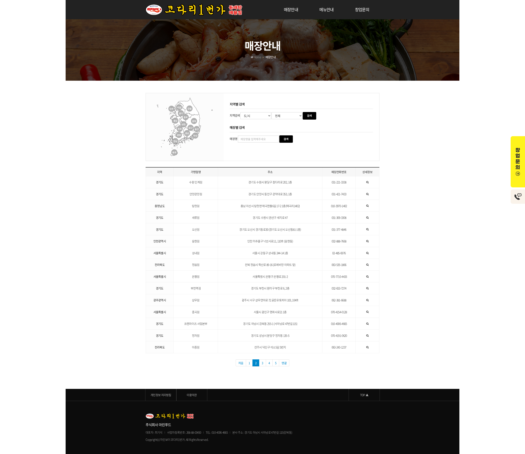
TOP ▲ (364, 395)
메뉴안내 (326, 9)
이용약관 (192, 395)
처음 (240, 363)
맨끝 (284, 363)
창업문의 (362, 9)
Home (257, 57)
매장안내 (291, 9)
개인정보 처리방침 (161, 395)
